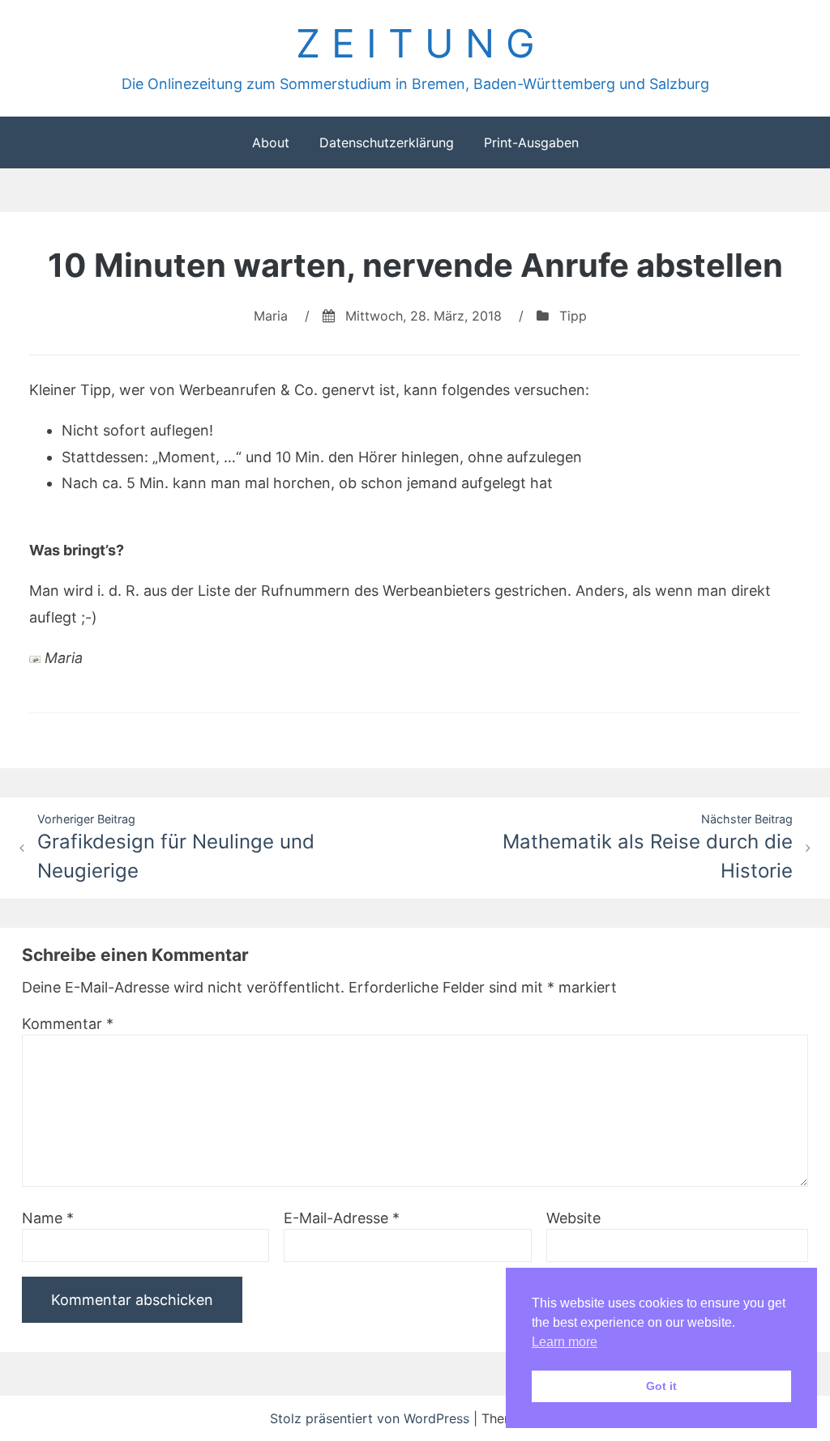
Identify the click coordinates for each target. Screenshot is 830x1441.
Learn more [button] (564, 1342)
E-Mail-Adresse (342, 1217)
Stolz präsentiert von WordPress (371, 1418)
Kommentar (67, 1023)
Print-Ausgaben (531, 142)
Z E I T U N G (415, 43)
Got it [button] (661, 1385)
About (270, 142)
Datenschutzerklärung (386, 142)
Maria (271, 316)
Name (48, 1217)
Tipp (573, 316)
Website (573, 1217)
